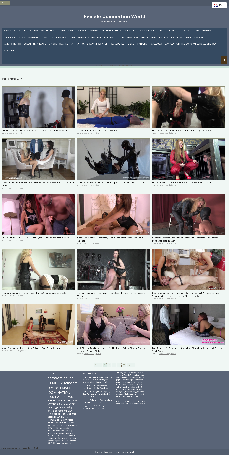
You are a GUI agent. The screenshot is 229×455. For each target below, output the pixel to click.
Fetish (66, 441)
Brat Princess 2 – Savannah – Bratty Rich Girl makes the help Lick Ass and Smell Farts (187, 349)
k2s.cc (69, 397)
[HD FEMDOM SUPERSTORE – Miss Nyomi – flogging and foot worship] (38, 214)
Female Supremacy (55, 441)
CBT (50, 404)
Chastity (51, 430)
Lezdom (120, 37)
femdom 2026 (66, 428)
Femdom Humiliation (202, 31)
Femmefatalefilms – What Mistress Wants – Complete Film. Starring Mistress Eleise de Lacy (185, 239)
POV (172, 37)
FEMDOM (55, 383)
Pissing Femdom (184, 37)
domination (53, 422)
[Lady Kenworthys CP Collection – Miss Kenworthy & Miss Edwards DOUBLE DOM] (38, 159)
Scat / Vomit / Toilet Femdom (17, 44)
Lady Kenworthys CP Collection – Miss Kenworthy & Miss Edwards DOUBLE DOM (38, 184)
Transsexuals (155, 44)
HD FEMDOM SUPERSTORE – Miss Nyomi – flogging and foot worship (35, 237)
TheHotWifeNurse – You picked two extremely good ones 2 (97, 401)
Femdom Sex (9, 37)
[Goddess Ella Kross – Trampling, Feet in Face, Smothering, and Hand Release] (113, 214)
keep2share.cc (62, 430)
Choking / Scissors (114, 31)
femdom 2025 (68, 404)
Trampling (142, 44)
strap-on (52, 410)
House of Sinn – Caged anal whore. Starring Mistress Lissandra (182, 182)
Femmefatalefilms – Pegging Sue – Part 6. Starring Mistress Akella (34, 293)
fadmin (23, 133)
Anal (74, 422)
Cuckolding (130, 31)
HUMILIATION (56, 397)
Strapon (71, 430)
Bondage (82, 31)
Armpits (7, 31)
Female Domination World (115, 16)
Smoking (53, 44)
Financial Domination (28, 37)
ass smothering (66, 443)
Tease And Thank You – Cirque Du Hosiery (97, 130)
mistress (69, 419)
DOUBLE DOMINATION (67, 425)
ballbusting (54, 413)
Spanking (63, 44)
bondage (53, 407)
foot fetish (66, 413)
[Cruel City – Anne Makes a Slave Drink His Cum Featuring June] (38, 324)
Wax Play (169, 44)
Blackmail (94, 31)
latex (62, 419)
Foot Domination (58, 37)
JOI (54, 443)
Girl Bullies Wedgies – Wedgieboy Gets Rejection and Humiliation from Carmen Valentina (97, 393)
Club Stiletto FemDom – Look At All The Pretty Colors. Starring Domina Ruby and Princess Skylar (111, 349)
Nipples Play (132, 37)
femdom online (60, 378)
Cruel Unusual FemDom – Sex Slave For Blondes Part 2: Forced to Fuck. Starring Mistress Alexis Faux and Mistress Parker (185, 294)
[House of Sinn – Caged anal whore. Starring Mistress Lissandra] (188, 159)
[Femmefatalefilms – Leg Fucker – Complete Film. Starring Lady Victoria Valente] (113, 269)
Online (52, 400)
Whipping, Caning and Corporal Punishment (196, 44)
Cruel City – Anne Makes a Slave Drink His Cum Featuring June (31, 348)
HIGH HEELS (53, 428)
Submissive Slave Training (58, 438)
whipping (52, 425)
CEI (102, 31)
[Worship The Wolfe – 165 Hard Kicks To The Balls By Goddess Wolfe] (38, 107)
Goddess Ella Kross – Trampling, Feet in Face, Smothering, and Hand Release (110, 239)
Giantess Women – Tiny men (82, 37)
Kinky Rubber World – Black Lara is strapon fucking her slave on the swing (112, 182)
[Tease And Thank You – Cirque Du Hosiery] (113, 107)
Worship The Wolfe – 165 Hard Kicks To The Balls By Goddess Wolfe (35, 130)
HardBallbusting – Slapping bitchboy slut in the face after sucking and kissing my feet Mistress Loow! (97, 379)
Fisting (44, 37)
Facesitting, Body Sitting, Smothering (157, 31)
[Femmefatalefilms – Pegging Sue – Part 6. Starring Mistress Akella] (38, 269)
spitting (58, 443)
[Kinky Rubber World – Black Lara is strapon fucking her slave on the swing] (113, 159)
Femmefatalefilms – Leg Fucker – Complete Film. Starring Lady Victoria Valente (111, 294)
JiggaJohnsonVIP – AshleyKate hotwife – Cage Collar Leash (95, 407)
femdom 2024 (65, 410)
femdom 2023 (65, 400)
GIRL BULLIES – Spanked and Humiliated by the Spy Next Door (95, 386)
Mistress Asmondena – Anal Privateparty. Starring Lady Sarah (181, 130)
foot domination (58, 418)
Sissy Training (39, 44)
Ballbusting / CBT (49, 31)
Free (75, 400)
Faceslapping (183, 31)
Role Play (198, 37)
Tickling (130, 44)
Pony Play (163, 37)
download (69, 433)
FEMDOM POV (65, 422)
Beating (71, 31)
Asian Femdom (20, 31)
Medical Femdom (148, 37)
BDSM (62, 31)
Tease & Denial (117, 44)
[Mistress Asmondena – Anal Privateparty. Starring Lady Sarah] (188, 107)
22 (124, 365)
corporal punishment (56, 433)
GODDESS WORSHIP (56, 436)
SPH (72, 44)
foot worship (65, 407)
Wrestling (9, 50)
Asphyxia (34, 31)
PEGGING (59, 416)
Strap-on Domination (97, 44)
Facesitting (73, 438)
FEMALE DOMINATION (59, 390)
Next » (131, 365)
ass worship (70, 436)
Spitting (81, 44)
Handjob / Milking (105, 37)
